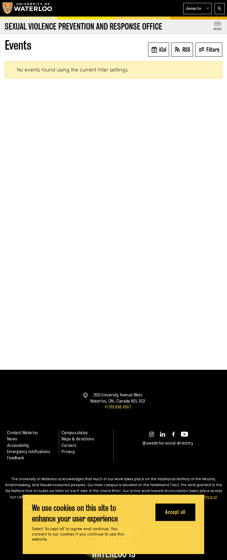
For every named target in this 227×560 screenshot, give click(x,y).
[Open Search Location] (220, 8)
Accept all (175, 512)
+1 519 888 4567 (117, 406)
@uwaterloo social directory (167, 442)
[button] (197, 8)
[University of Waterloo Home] (27, 8)
